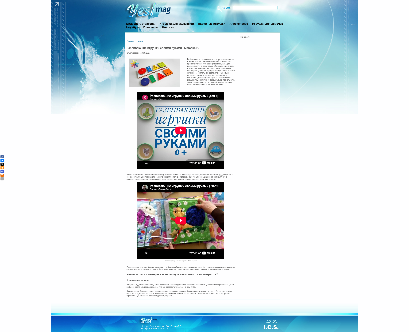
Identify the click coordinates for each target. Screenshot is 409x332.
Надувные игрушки (211, 23)
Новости (168, 27)
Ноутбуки (133, 27)
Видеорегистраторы (140, 23)
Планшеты (150, 27)
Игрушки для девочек (267, 23)
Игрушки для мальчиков (176, 23)
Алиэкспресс (238, 23)
